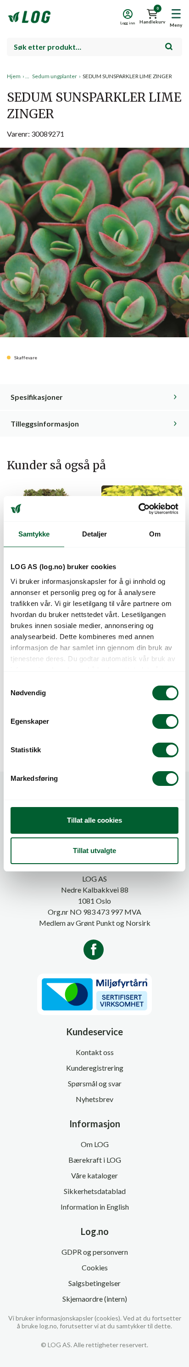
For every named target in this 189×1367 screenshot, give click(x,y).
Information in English (95, 1206)
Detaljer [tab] (94, 534)
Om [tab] (155, 534)
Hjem (14, 76)
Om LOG (95, 1144)
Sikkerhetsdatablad (95, 1191)
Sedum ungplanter (54, 76)
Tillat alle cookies (94, 820)
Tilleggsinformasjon (45, 423)
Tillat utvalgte (94, 850)
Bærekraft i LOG (94, 1159)
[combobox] (94, 47)
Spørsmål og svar (95, 1083)
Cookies (95, 1267)
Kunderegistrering (94, 1067)
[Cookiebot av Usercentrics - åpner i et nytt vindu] (138, 509)
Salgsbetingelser (94, 1283)
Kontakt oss (95, 1052)
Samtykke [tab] (34, 534)
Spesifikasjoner (37, 396)
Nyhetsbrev (94, 1099)
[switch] (165, 721)
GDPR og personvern (94, 1251)
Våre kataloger (94, 1175)
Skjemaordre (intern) (94, 1298)
